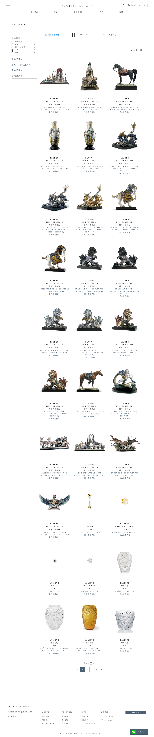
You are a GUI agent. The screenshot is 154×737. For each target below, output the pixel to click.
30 (137, 50)
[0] (127, 6)
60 (141, 50)
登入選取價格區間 (52, 35)
